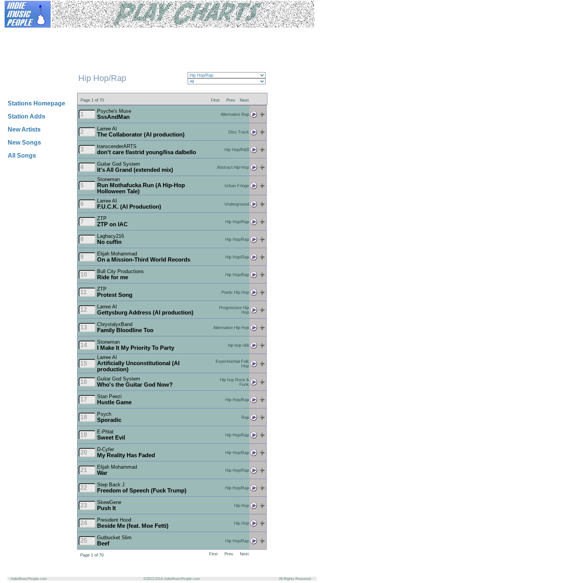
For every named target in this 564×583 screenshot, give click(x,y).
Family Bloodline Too (125, 330)
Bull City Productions (120, 271)
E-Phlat (105, 432)
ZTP (102, 218)
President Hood (114, 520)
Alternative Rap (235, 114)
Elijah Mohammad (117, 254)
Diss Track (238, 132)
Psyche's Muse (114, 111)
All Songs (22, 155)
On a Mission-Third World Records (143, 260)
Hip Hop (241, 505)
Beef (103, 543)
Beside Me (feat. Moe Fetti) (132, 526)
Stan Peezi (109, 396)
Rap (245, 417)
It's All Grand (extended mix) (135, 170)
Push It (106, 508)
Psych (104, 414)
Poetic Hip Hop (235, 292)
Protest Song (114, 295)
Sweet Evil (111, 438)
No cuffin (109, 242)
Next (244, 100)
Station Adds (26, 116)
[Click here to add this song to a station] (262, 116)
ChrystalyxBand (114, 324)
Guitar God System (118, 164)
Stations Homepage (36, 103)
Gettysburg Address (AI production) (145, 313)
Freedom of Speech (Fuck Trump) (141, 490)
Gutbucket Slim (114, 537)
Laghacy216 (110, 236)
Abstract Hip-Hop (233, 167)
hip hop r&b (238, 345)
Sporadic (109, 420)
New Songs (24, 142)
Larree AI (107, 129)
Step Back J (111, 484)
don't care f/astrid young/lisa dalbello (146, 152)
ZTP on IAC (112, 224)
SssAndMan (113, 117)
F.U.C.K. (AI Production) (129, 207)
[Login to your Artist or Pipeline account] (96, 33)
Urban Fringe (236, 185)
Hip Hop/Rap (237, 221)
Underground (236, 204)
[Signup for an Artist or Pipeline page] (59, 33)
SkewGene (109, 502)
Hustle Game (114, 402)
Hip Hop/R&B (236, 149)
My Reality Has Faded (126, 455)
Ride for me (112, 277)
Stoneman (108, 179)
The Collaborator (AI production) (141, 135)
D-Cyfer (105, 449)
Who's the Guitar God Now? (135, 385)
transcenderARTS (117, 146)
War (102, 473)
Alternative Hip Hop (231, 327)
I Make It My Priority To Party (135, 348)
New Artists (24, 129)
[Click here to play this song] (253, 116)
